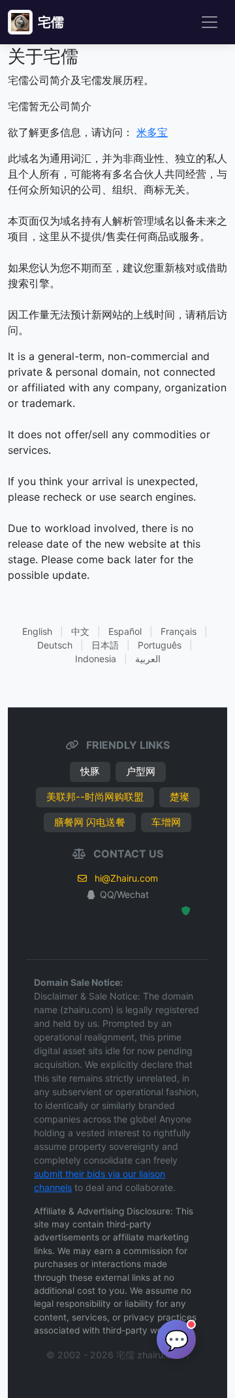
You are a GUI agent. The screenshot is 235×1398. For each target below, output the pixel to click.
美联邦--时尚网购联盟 (95, 796)
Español (125, 631)
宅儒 (51, 22)
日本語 (105, 644)
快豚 (90, 771)
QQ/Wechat (124, 894)
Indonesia (95, 658)
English (37, 631)
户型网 (140, 771)
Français (178, 631)
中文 (80, 631)
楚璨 (179, 796)
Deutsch (54, 644)
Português (159, 644)
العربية (148, 658)
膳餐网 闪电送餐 (89, 822)
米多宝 (152, 132)
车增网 (166, 822)
